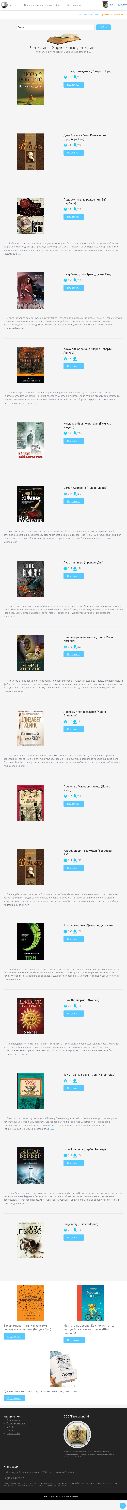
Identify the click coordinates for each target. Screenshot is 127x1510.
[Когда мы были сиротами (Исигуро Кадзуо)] (30, 443)
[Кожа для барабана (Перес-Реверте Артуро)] (30, 368)
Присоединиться (33, 4)
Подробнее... (14, 1336)
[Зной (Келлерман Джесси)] (30, 1019)
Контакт (59, 4)
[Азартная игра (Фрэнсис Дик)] (30, 582)
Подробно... (73, 84)
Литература (14, 4)
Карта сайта (74, 4)
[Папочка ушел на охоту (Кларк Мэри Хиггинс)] (30, 657)
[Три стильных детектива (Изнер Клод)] (30, 1093)
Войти (49, 4)
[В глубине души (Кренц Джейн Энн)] (30, 294)
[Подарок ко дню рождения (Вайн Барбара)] (30, 219)
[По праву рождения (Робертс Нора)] (30, 91)
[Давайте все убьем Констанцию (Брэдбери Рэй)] (30, 154)
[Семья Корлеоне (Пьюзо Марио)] (30, 507)
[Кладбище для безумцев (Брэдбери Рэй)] (30, 869)
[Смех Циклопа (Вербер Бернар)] (30, 1169)
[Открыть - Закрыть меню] (4, 5)
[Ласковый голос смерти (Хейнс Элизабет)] (30, 730)
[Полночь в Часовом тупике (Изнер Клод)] (30, 806)
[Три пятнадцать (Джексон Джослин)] (30, 944)
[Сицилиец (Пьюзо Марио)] (30, 1243)
